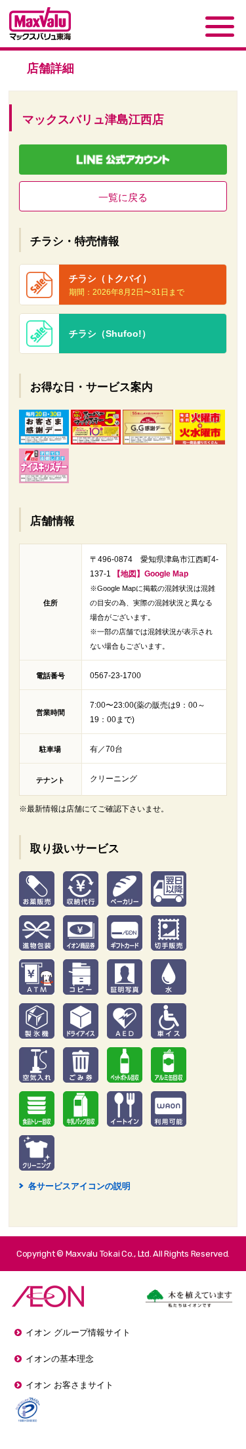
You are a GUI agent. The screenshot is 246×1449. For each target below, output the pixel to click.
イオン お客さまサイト (69, 1385)
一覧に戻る (123, 197)
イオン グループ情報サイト (78, 1332)
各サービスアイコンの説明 (75, 1186)
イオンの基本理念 (60, 1359)
